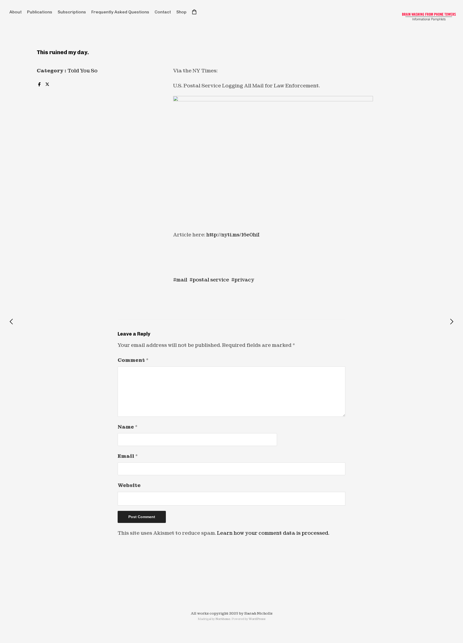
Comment (133, 360)
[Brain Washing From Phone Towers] (429, 17)
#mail (180, 279)
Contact (163, 11)
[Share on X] (47, 84)
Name (127, 426)
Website (129, 485)
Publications (39, 11)
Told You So (83, 70)
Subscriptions (72, 11)
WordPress (257, 619)
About (15, 11)
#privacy (242, 279)
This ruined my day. (63, 52)
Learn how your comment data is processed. (273, 533)
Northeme (222, 619)
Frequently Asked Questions (120, 11)
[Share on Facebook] (39, 84)
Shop (181, 11)
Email (128, 456)
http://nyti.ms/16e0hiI (232, 234)
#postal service (209, 279)
